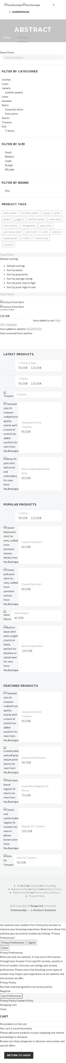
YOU (4, 126)
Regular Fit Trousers (33, 826)
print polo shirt (12, 232)
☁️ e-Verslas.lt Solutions (41, 910)
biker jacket (10, 213)
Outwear (7, 101)
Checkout (11, 324)
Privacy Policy (8, 1000)
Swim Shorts (21, 613)
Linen (5, 96)
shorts (56, 232)
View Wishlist (34, 329)
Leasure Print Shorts (34, 757)
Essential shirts (14, 109)
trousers (8, 244)
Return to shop (18, 1055)
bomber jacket (29, 213)
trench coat (41, 238)
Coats (5, 84)
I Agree (31, 942)
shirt (45, 232)
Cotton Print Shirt (11, 312)
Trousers (7, 122)
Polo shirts (11, 113)
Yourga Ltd (37, 905)
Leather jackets (14, 92)
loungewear (29, 225)
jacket (6, 219)
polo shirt (46, 225)
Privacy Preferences (12, 942)
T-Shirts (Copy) (27, 363)
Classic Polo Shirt (31, 542)
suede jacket (10, 238)
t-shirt (26, 238)
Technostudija (18, 910)
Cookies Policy (24, 1000)
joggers (19, 219)
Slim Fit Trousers (26, 857)
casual (46, 213)
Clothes (6, 79)
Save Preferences (11, 995)
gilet (57, 213)
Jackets (6, 88)
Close (4, 947)
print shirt (32, 232)
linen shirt (55, 219)
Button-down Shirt (32, 646)
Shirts (5, 105)
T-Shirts (10, 130)
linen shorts (10, 225)
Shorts (5, 118)
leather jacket (36, 219)
